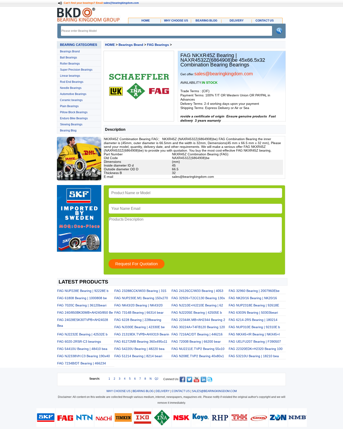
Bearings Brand (70, 51)
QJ (156, 378)
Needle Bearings (70, 88)
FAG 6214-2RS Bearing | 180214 (253, 320)
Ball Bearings (68, 57)
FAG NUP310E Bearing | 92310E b (254, 327)
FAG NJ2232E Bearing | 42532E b (82, 334)
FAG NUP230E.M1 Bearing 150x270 (141, 298)
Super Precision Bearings (76, 69)
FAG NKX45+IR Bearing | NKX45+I (254, 334)
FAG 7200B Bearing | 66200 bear (196, 341)
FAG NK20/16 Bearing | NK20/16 (253, 298)
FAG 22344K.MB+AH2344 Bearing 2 (198, 320)
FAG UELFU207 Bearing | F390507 (255, 341)
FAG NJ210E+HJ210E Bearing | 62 (197, 305)
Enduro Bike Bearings (74, 118)
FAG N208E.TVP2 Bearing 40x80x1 (198, 356)
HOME (110, 45)
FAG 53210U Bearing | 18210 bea (254, 356)
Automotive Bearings (73, 94)
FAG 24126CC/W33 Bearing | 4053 (197, 291)
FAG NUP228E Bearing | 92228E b (82, 291)
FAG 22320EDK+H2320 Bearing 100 (256, 349)
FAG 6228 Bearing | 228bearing (137, 320)
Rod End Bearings (71, 82)
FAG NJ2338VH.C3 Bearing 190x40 (83, 356)
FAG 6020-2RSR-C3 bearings (79, 341)
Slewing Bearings (71, 124)
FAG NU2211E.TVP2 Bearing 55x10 (198, 349)
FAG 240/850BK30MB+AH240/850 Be (85, 312)
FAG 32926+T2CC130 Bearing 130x (198, 298)
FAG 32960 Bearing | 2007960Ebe (254, 291)
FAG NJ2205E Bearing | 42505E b (197, 312)
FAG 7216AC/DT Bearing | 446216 (197, 334)
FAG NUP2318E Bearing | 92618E (254, 305)
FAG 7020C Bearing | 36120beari (81, 305)
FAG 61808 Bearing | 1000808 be (82, 298)
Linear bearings (70, 75)
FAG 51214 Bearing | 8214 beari (138, 356)
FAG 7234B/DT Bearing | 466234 (81, 363)
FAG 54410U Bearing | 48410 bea (82, 349)
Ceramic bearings (71, 100)
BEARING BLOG (143, 391)
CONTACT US (181, 391)
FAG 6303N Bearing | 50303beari (253, 312)
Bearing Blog (68, 130)
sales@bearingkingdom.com (121, 2)
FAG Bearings (158, 45)
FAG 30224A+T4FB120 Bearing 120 (198, 327)
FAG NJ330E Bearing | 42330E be (139, 327)
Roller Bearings (70, 63)
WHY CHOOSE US (118, 391)
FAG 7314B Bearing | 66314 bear (139, 312)
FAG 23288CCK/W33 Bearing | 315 (140, 291)
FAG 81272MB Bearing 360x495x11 (140, 341)
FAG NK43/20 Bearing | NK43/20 (138, 305)
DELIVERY (163, 391)
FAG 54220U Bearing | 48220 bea (139, 349)
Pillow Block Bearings (74, 112)
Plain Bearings (69, 106)
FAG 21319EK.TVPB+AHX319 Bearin (141, 334)
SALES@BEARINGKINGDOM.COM (214, 391)
